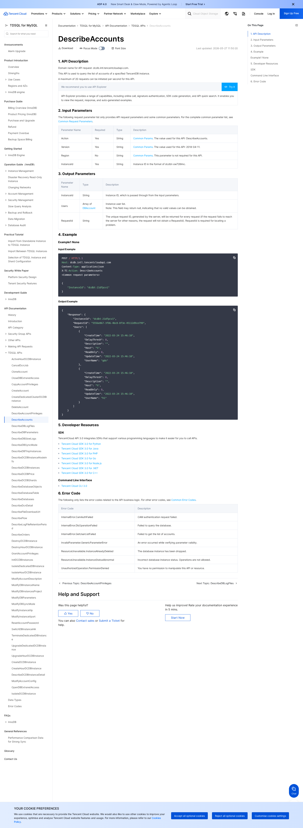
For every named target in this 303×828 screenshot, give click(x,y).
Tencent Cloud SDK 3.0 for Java (79, 448)
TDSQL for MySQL (90, 25)
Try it (232, 86)
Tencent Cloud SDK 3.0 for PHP (79, 453)
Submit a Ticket (110, 620)
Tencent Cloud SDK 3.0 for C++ (79, 472)
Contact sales (85, 620)
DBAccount (89, 208)
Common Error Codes (183, 499)
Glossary (9, 750)
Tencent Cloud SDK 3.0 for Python (81, 443)
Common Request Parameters (75, 121)
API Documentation (116, 25)
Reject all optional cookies (230, 815)
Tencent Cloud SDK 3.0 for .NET (79, 468)
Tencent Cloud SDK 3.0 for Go (78, 458)
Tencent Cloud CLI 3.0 (74, 485)
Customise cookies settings (270, 815)
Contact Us (10, 758)
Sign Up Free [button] (291, 13)
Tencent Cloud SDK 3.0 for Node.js (81, 463)
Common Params (143, 138)
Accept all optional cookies (189, 815)
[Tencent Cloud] (15, 14)
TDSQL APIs (138, 25)
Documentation (67, 25)
